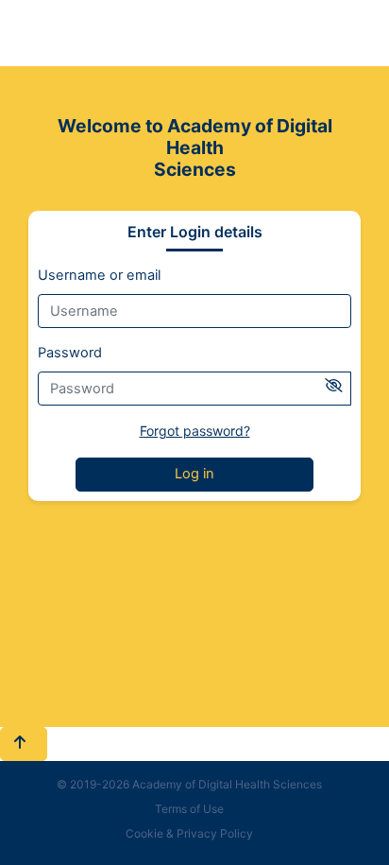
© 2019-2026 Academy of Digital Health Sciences (189, 784)
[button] (23, 744)
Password (70, 352)
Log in (194, 473)
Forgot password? (195, 431)
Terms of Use (189, 809)
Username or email (99, 275)
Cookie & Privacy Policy (189, 833)
